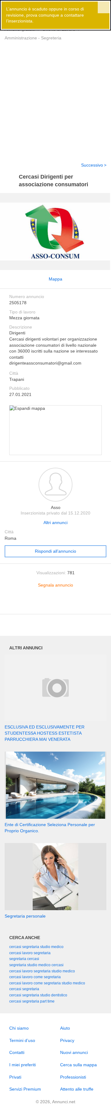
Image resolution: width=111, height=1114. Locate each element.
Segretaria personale (25, 916)
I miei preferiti (22, 1064)
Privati (15, 1077)
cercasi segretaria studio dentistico (38, 995)
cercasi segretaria (24, 989)
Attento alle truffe (76, 1089)
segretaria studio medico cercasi (36, 965)
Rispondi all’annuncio (55, 551)
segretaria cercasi (24, 959)
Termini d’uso (22, 1040)
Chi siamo (19, 1028)
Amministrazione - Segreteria (33, 37)
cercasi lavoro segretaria (30, 953)
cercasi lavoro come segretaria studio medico (47, 983)
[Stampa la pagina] (55, 604)
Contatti (16, 1052)
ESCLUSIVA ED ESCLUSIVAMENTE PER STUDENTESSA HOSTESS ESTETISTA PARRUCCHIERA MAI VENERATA (44, 733)
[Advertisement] (55, 97)
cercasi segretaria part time (32, 1001)
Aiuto (65, 1028)
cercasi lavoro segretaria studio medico (42, 971)
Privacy (67, 1040)
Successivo (92, 165)
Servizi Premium (25, 1089)
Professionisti (73, 1077)
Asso (55, 507)
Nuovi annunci (74, 1052)
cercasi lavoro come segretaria (35, 977)
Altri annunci (55, 522)
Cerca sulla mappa (78, 1064)
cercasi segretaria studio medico (36, 947)
